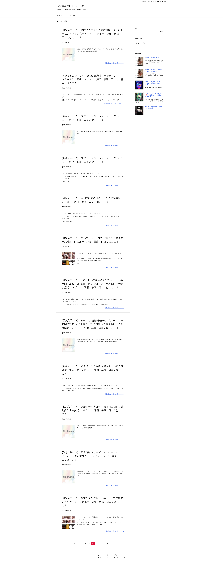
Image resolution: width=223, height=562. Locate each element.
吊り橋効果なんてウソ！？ (152, 57)
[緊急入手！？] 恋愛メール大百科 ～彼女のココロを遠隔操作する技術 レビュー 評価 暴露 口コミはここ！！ (93, 370)
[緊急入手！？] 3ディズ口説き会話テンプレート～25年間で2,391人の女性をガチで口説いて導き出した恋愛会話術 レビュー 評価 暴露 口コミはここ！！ (92, 284)
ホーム (60, 21)
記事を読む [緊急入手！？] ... (114, 63)
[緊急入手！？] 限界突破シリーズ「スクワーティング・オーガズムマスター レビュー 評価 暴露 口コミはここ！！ (91, 456)
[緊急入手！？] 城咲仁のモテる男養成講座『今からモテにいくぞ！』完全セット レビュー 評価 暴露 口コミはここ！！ (92, 34)
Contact (154, 1)
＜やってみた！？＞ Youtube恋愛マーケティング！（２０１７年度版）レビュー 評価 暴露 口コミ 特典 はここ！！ (92, 79)
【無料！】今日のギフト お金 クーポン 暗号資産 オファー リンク (154, 83)
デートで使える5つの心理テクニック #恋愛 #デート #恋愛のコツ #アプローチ (154, 95)
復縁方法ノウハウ (146, 1)
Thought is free (121, 557)
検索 (136, 28)
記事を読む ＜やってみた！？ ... (114, 103)
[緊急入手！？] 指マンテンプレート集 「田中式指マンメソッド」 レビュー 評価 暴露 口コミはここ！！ (92, 502)
